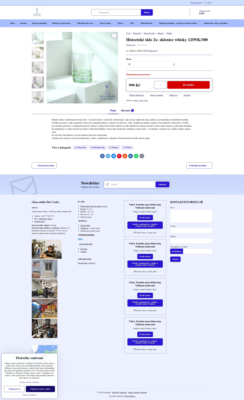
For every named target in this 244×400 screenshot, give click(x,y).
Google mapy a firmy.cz (86, 263)
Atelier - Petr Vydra (140, 100)
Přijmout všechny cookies (40, 389)
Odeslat (175, 259)
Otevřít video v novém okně (146, 232)
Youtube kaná (39, 221)
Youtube (83, 251)
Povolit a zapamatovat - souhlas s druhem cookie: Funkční (145, 225)
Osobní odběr (85, 225)
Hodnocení (130, 45)
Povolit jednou (145, 217)
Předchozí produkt (46, 165)
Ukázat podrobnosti (29, 395)
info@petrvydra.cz (45, 218)
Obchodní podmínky (87, 234)
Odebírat (162, 184)
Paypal (82, 209)
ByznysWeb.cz (130, 396)
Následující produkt (197, 165)
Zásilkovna (84, 228)
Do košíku (188, 85)
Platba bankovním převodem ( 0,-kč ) (94, 206)
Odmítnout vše (14, 389)
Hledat (147, 12)
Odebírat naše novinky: (90, 187)
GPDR (80, 239)
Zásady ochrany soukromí (137, 392)
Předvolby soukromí (119, 392)
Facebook (83, 249)
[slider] (142, 45)
